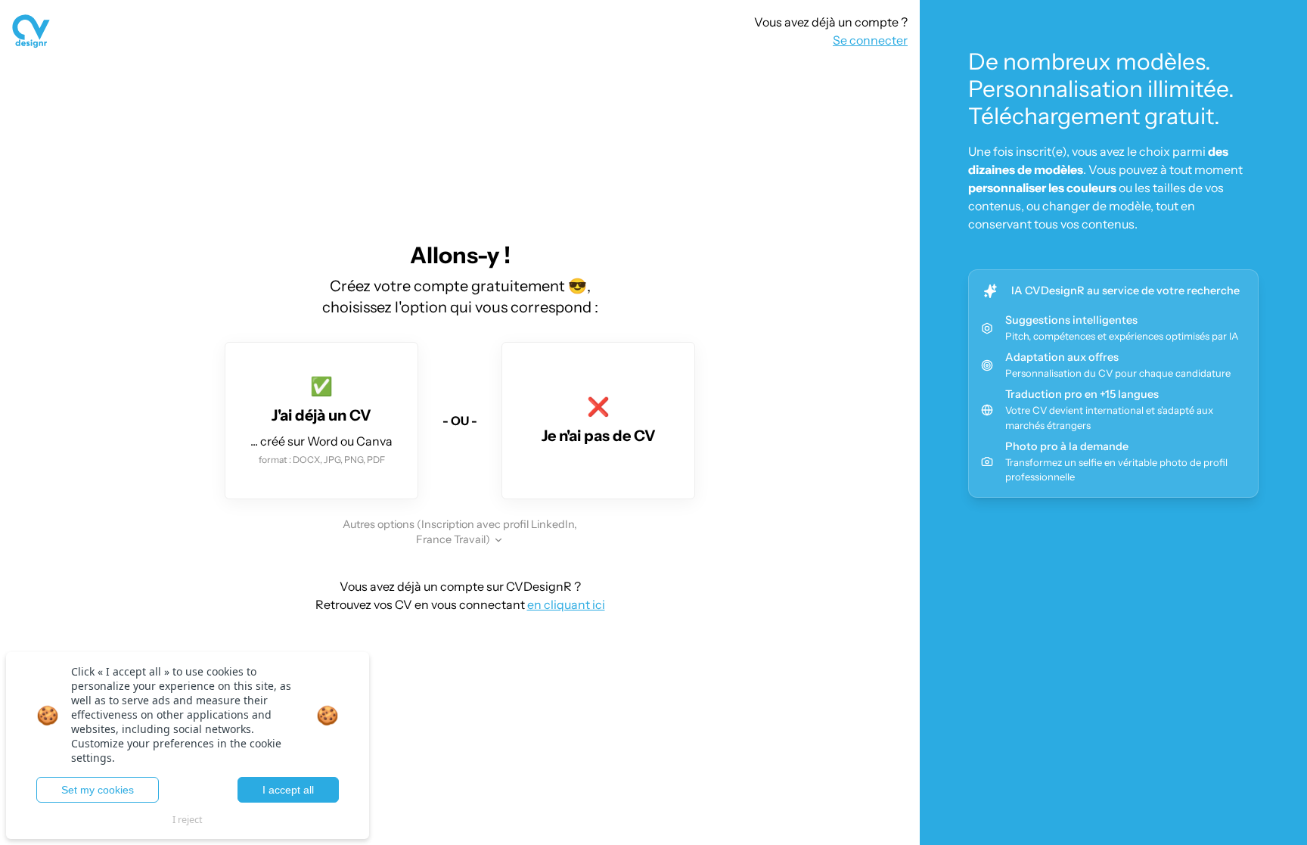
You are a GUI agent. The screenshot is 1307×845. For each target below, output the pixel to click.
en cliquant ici (566, 604)
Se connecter (870, 40)
